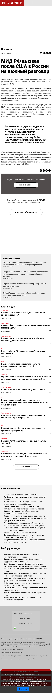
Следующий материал (26, 212)
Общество (4, 310)
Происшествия (6, 387)
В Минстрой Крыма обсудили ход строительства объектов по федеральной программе (24, 455)
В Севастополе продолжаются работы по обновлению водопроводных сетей (20, 365)
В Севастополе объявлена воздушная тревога (23, 389)
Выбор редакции (10, 548)
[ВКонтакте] (41, 53)
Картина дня (8, 306)
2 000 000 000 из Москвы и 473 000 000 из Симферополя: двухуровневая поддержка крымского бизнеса (25, 497)
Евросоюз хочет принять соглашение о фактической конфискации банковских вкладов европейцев (26, 378)
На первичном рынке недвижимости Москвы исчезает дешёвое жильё (22, 339)
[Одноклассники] (44, 53)
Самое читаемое (10, 488)
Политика (6, 49)
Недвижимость (6, 336)
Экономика (5, 323)
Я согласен (23, 689)
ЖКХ (2, 362)
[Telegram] (46, 53)
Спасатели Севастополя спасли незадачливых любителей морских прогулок (23, 416)
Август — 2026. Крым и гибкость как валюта (21, 533)
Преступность (5, 349)
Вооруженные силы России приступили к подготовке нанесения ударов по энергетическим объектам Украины (25, 274)
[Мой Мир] (49, 53)
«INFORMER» (41, 200)
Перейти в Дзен (24, 185)
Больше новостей (25, 467)
